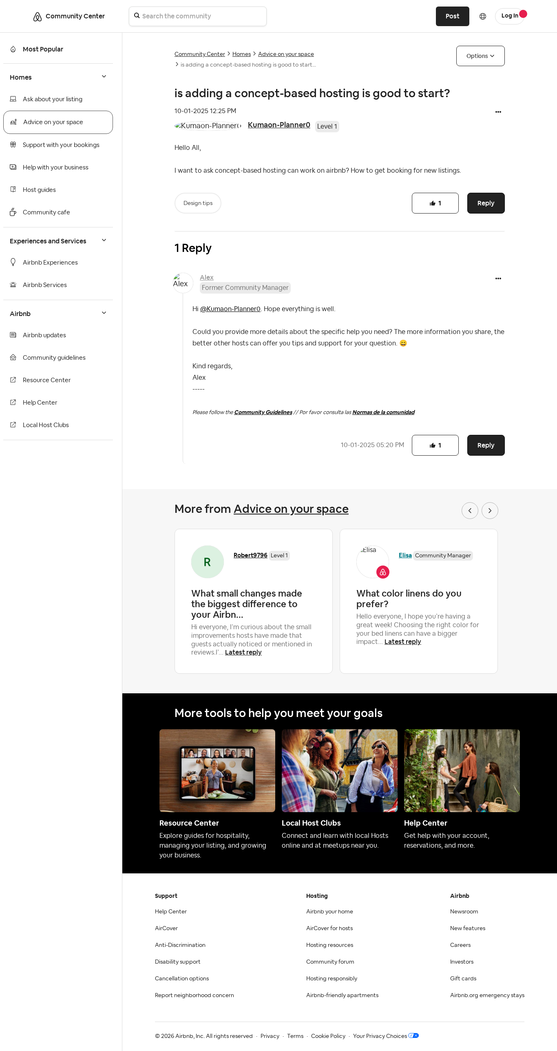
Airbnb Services (45, 285)
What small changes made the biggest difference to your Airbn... (246, 604)
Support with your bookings (61, 145)
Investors (461, 962)
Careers (460, 945)
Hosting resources (329, 945)
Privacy (270, 1036)
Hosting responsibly (331, 979)
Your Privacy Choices (380, 1036)
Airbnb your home (329, 912)
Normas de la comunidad (383, 412)
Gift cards (463, 979)
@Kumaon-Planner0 (230, 309)
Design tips (197, 203)
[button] (498, 112)
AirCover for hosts (329, 928)
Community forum (330, 962)
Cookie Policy (328, 1036)
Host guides (39, 190)
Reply (486, 203)
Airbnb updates (44, 335)
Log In (510, 16)
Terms (295, 1036)
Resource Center (47, 380)
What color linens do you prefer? (409, 599)
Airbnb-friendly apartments (342, 995)
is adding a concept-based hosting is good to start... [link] (248, 65)
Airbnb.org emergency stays (487, 995)
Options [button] (477, 56)
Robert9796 (250, 555)
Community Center (200, 54)
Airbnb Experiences (50, 263)
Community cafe (46, 212)
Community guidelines (54, 358)
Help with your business (55, 168)
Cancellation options (182, 979)
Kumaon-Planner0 (279, 124)
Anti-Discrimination (180, 945)
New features (467, 928)
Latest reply (243, 652)
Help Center (40, 403)
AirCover (166, 928)
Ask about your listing (52, 99)
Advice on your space (53, 122)
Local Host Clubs (46, 425)
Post (453, 16)
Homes (241, 54)
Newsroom (464, 912)
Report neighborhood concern (194, 995)
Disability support (178, 962)
